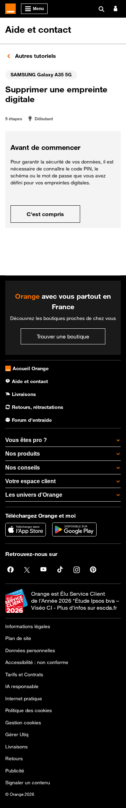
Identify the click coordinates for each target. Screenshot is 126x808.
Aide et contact (38, 29)
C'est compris (45, 214)
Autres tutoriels (35, 55)
